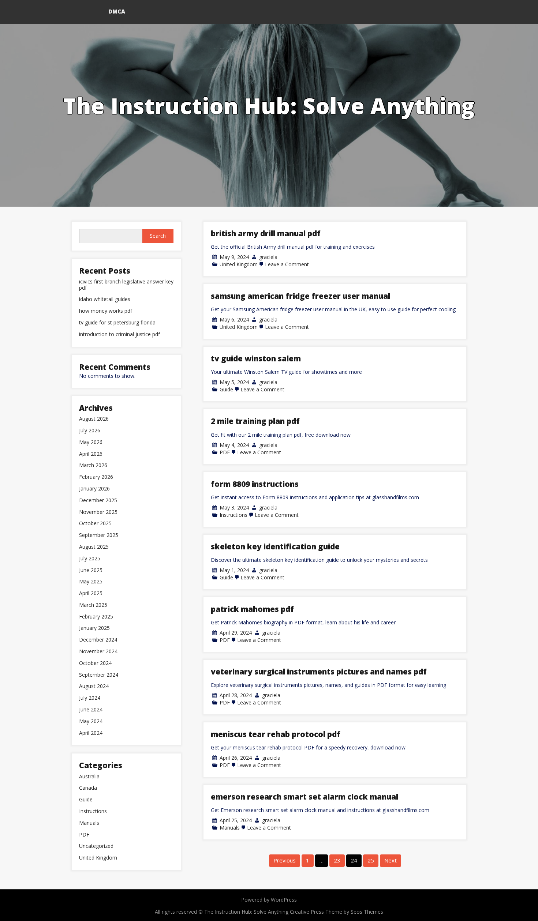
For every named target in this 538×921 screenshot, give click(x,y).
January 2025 (94, 628)
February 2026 (96, 477)
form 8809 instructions (255, 484)
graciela (268, 256)
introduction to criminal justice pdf (119, 334)
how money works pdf (105, 311)
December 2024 (98, 640)
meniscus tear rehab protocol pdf (275, 734)
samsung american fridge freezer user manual (300, 296)
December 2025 (98, 500)
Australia (89, 777)
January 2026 (94, 489)
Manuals (230, 827)
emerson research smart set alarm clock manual (304, 797)
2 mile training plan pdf (255, 421)
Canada (88, 788)
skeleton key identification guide (275, 546)
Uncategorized (96, 846)
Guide (226, 389)
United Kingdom (239, 264)
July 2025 (89, 559)
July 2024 (89, 698)
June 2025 (90, 570)
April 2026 (90, 454)
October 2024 (95, 663)
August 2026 (94, 419)
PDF (225, 452)
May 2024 (90, 721)
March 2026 (93, 465)
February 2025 (96, 617)
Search (158, 235)
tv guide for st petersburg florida (117, 323)
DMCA (116, 11)
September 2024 (98, 675)
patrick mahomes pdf (252, 609)
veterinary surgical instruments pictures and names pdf (319, 671)
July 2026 (89, 431)
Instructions (233, 514)
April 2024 (90, 733)
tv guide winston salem (256, 358)
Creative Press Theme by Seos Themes (336, 911)
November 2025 (98, 512)
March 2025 (93, 605)
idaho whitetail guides (104, 299)
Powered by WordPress (269, 899)
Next (390, 860)
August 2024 (94, 686)
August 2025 (94, 547)
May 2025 (90, 582)
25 (370, 860)
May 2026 (90, 442)
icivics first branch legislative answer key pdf (126, 285)
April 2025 (90, 593)
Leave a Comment (287, 264)
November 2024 (98, 652)
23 (337, 860)
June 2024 (90, 710)
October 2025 (95, 523)
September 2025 (98, 535)
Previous (284, 860)
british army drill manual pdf (266, 233)
